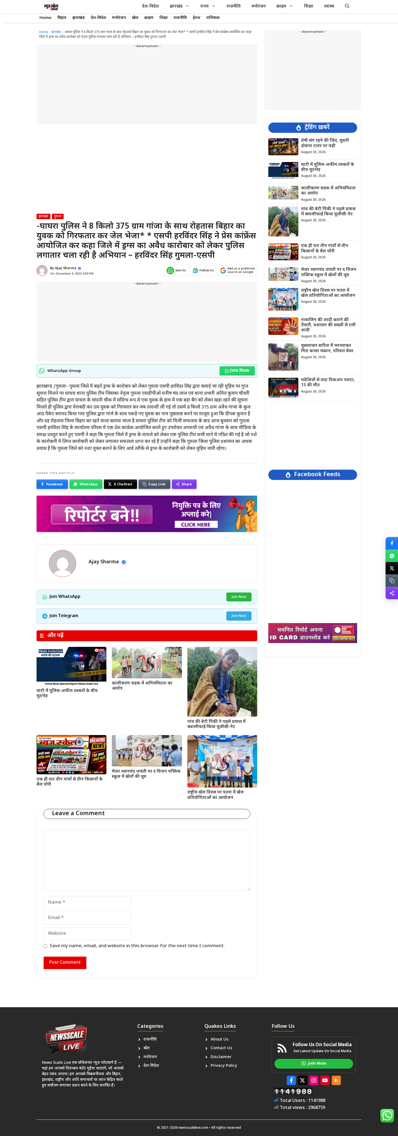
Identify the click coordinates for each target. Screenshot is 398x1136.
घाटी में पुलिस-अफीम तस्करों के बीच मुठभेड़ (67, 693)
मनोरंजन (259, 6)
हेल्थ (196, 18)
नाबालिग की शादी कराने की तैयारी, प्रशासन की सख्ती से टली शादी (328, 325)
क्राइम (281, 6)
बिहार (61, 18)
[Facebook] (392, 543)
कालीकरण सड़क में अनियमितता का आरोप (142, 686)
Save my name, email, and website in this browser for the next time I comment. (137, 946)
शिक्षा (308, 6)
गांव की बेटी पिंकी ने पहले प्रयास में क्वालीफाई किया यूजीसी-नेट (216, 724)
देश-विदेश (150, 6)
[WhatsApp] (392, 555)
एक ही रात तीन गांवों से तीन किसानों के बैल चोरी (70, 782)
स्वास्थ (329, 6)
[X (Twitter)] (392, 568)
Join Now (239, 371)
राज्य (204, 6)
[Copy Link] (392, 580)
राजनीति (234, 6)
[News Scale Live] (51, 7)
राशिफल (213, 18)
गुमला (57, 216)
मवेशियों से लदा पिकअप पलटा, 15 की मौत (328, 382)
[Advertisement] (147, 86)
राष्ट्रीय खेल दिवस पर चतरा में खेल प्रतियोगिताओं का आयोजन (215, 795)
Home (45, 18)
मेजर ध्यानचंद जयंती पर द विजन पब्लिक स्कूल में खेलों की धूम (146, 774)
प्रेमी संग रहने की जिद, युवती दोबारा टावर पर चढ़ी (325, 143)
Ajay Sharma (65, 268)
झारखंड (176, 6)
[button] (347, 7)
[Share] (392, 593)
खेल (135, 18)
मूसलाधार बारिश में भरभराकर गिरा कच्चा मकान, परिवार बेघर (327, 348)
